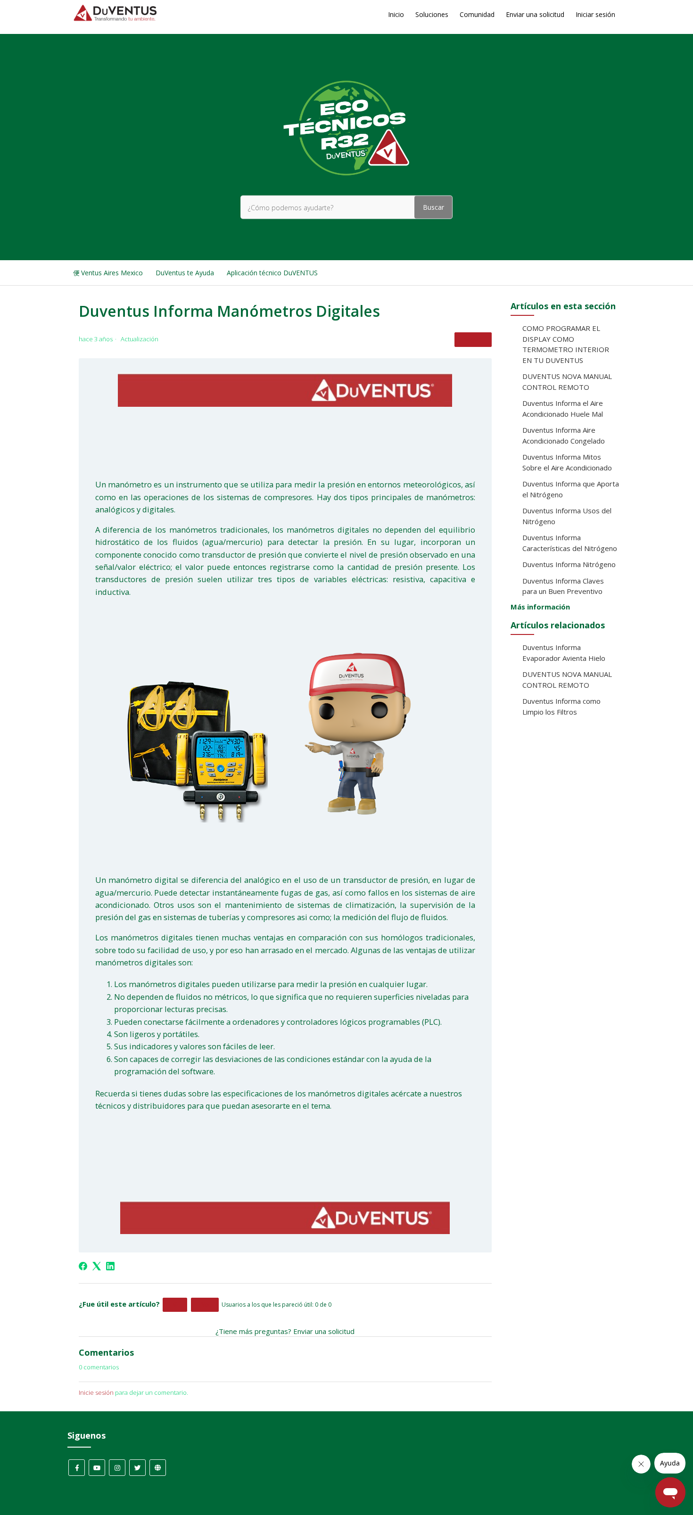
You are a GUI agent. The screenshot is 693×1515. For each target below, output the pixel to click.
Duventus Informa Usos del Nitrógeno (566, 516)
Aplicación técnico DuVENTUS (272, 272)
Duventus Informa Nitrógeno (569, 564)
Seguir (473, 339)
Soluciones (431, 14)
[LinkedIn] (110, 1266)
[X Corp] (96, 1266)
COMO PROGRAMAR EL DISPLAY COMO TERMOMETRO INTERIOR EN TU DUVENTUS (565, 344)
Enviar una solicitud (535, 14)
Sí (175, 1305)
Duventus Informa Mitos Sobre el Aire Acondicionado (567, 462)
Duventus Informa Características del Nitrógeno (569, 543)
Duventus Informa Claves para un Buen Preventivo (563, 586)
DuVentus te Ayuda (185, 272)
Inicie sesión (96, 1392)
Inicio (396, 14)
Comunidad (477, 14)
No (205, 1305)
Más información (540, 606)
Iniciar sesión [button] (595, 14)
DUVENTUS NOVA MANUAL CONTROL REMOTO (567, 381)
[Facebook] (83, 1266)
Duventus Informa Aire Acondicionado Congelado (563, 435)
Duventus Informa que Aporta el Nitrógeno (570, 489)
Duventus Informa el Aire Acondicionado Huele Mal (562, 408)
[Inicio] (115, 19)
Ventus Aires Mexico (112, 272)
